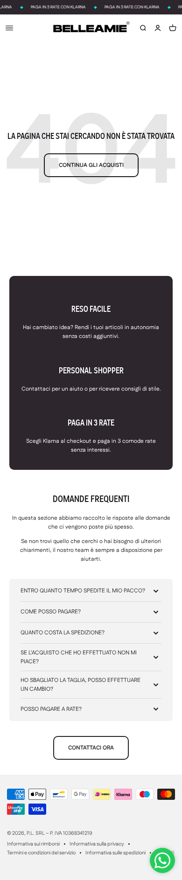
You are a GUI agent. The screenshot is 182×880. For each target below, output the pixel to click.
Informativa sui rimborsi (33, 844)
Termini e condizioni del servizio (41, 853)
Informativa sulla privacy (97, 844)
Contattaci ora (91, 748)
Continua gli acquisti (91, 165)
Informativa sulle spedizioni (115, 853)
